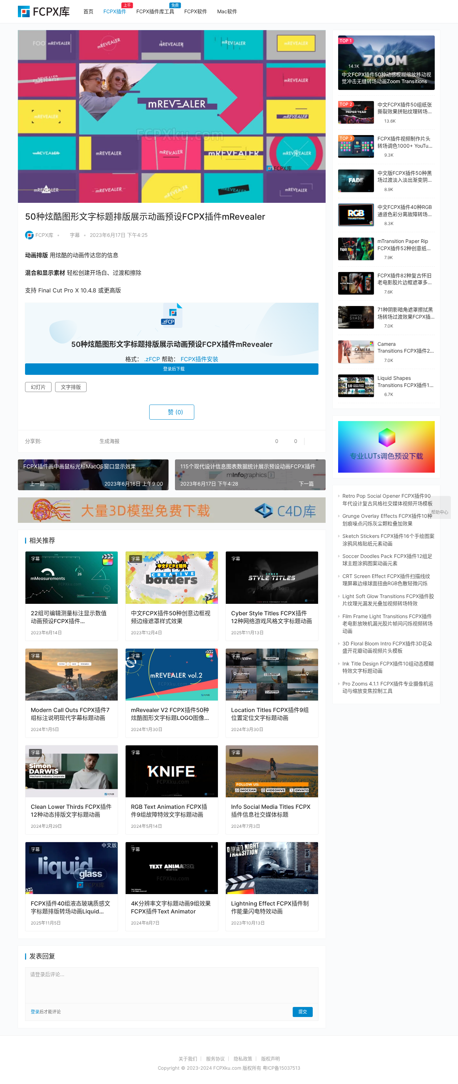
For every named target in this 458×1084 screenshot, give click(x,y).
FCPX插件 (114, 11)
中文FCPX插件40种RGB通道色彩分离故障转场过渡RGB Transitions (405, 214)
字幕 (75, 235)
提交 (302, 1011)
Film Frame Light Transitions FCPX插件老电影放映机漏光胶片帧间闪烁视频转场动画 (387, 623)
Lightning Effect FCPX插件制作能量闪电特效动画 (270, 907)
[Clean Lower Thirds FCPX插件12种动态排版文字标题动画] (71, 771)
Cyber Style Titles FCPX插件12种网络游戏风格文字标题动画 (271, 617)
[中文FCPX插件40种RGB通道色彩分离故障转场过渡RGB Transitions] (356, 215)
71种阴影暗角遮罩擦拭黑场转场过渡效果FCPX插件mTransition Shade (405, 316)
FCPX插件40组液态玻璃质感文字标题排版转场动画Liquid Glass (70, 907)
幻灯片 (38, 387)
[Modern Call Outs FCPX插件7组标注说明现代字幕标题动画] (71, 675)
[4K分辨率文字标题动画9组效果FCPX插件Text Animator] (172, 868)
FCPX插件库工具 (155, 11)
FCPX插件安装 (199, 359)
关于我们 (188, 1058)
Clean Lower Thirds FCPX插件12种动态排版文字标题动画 (71, 810)
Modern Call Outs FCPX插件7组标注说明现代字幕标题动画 (70, 713)
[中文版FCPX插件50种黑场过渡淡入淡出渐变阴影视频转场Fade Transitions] (356, 180)
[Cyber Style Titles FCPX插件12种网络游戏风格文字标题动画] (272, 577)
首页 (88, 11)
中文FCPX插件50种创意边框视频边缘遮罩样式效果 (170, 617)
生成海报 (109, 441)
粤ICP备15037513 (281, 1068)
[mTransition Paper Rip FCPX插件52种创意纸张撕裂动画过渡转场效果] (356, 249)
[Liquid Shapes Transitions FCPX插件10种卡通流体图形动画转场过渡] (356, 385)
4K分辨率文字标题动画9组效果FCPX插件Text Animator (171, 907)
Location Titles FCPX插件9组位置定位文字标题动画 (270, 713)
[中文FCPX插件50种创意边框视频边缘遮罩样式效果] (172, 577)
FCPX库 (44, 235)
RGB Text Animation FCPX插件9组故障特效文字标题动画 (169, 810)
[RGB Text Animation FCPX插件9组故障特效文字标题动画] (172, 771)
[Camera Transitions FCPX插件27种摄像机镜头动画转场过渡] (356, 351)
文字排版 (71, 387)
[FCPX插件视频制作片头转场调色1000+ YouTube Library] (356, 146)
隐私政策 (243, 1058)
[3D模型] (172, 501)
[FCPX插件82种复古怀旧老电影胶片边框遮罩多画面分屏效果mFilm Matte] (356, 283)
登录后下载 (174, 369)
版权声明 (270, 1058)
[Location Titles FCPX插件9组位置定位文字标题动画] (272, 675)
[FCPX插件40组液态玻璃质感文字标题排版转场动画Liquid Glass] (71, 868)
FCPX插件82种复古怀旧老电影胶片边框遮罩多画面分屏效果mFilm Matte (405, 282)
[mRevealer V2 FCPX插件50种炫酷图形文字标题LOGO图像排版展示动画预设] (172, 675)
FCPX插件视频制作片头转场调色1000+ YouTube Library (405, 145)
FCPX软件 (195, 11)
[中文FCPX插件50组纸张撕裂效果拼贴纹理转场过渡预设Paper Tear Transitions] (356, 112)
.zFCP (152, 359)
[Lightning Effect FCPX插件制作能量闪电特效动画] (272, 868)
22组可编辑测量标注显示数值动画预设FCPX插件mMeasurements (69, 617)
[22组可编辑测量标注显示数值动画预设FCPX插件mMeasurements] (71, 577)
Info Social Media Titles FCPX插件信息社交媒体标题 (271, 810)
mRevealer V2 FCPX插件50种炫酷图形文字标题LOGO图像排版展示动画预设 (170, 714)
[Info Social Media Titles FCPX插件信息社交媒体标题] (272, 771)
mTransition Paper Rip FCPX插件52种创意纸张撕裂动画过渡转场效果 (404, 248)
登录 (35, 1011)
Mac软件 (227, 11)
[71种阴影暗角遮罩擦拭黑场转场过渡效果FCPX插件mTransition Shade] (356, 317)
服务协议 (215, 1058)
